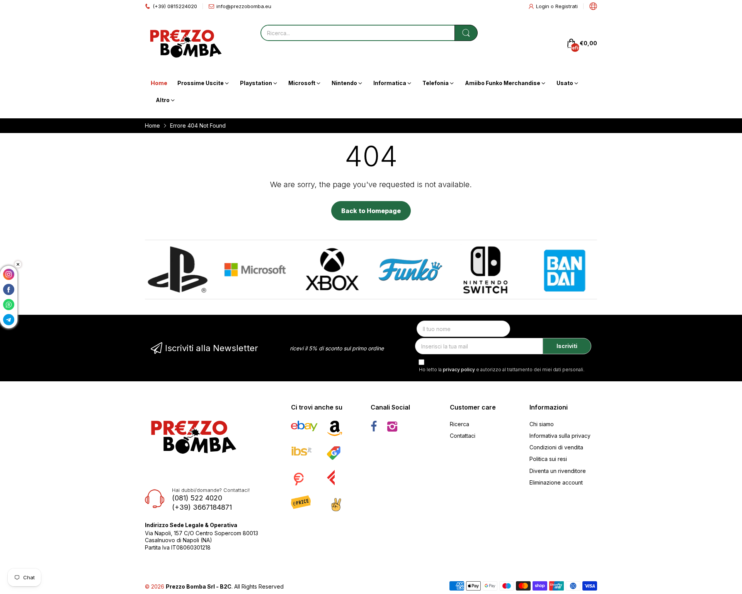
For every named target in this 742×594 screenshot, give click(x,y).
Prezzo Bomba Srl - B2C (198, 586)
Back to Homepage (371, 211)
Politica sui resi (548, 459)
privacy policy (459, 369)
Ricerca (459, 424)
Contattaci (462, 435)
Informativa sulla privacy (560, 435)
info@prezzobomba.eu (243, 6)
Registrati (566, 6)
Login (543, 6)
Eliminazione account (556, 482)
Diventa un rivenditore (557, 471)
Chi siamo (541, 424)
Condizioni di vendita (556, 447)
